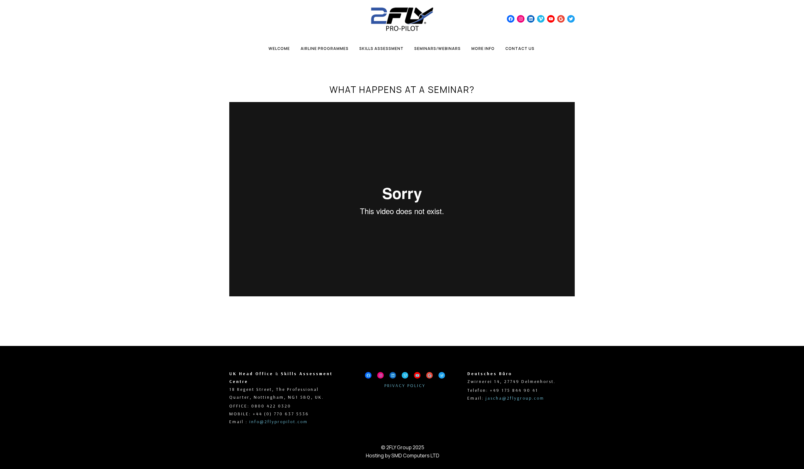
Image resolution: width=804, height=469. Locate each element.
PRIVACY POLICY (405, 385)
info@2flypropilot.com (278, 421)
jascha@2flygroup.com (515, 398)
